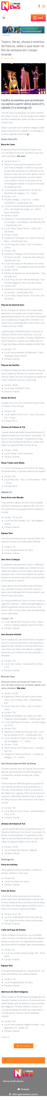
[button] (23, 1045)
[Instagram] (43, 6)
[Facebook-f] (39, 6)
